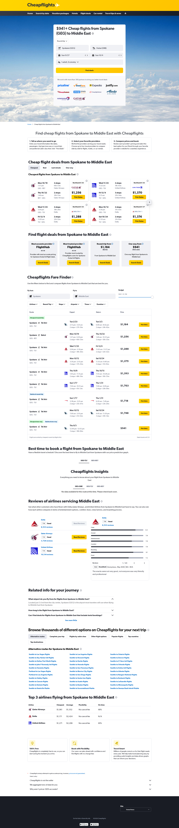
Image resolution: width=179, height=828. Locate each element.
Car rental (98, 13)
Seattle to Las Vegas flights (39, 654)
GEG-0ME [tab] (79, 486)
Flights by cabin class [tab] (78, 636)
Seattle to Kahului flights (38, 685)
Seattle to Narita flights (79, 661)
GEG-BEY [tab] (94, 460)
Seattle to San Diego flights (80, 675)
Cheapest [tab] (34, 168)
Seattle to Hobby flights (38, 678)
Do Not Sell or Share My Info (81, 818)
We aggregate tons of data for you (43, 785)
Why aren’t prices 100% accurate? (44, 789)
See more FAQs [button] (71, 620)
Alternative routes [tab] (37, 636)
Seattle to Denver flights (119, 658)
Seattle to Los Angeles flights (81, 654)
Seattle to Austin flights (79, 681)
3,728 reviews (47, 541)
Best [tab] (44, 168)
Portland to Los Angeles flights (41, 675)
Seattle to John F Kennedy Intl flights (43, 664)
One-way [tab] (69, 168)
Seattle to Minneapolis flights (121, 685)
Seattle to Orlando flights (120, 664)
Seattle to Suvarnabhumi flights (82, 688)
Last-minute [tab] (56, 168)
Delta (43, 520)
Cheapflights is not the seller (41, 780)
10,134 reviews (47, 554)
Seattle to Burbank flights (120, 678)
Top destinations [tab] (36, 642)
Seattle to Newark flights (79, 658)
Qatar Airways (46, 533)
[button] (93, 33)
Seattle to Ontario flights (120, 654)
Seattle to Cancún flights (38, 681)
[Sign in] (125, 13)
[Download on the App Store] (94, 824)
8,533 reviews (47, 527)
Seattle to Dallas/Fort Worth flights (42, 661)
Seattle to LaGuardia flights (121, 681)
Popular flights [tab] (117, 636)
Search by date (42, 13)
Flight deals (86, 13)
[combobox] (62, 41)
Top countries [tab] (133, 636)
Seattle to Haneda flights (79, 664)
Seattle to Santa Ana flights (80, 678)
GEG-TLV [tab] (84, 460)
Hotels (75, 13)
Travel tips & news (113, 13)
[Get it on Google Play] (84, 824)
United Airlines (47, 547)
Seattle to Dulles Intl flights (120, 668)
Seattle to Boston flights (79, 685)
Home (30, 13)
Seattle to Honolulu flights (39, 668)
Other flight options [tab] (99, 636)
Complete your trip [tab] (57, 636)
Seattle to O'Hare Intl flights (121, 661)
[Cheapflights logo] (41, 5)
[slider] (152, 297)
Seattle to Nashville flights (39, 688)
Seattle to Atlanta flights (119, 671)
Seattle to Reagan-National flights (123, 675)
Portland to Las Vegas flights (40, 671)
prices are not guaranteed (77, 773)
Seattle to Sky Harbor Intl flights (41, 658)
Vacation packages (60, 13)
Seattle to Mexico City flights (81, 671)
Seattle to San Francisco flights (82, 668)
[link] (43, 262)
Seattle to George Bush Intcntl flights (124, 688)
